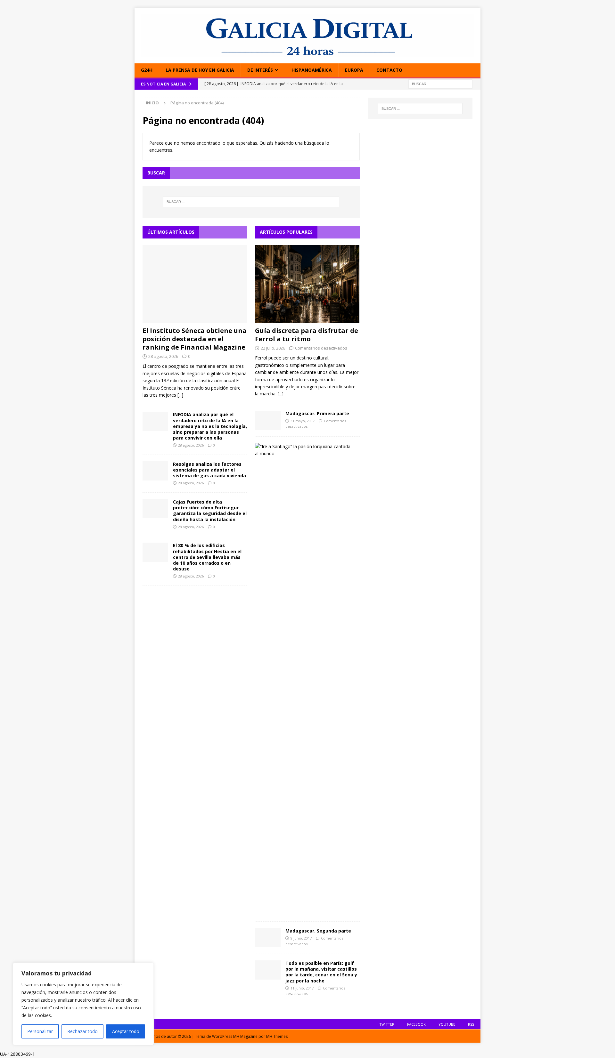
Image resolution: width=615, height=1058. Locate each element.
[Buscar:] (440, 84)
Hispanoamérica (311, 70)
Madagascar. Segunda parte (318, 931)
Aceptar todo (125, 1031)
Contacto (389, 70)
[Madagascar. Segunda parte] (268, 937)
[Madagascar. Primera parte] (268, 420)
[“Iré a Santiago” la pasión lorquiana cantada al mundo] (305, 450)
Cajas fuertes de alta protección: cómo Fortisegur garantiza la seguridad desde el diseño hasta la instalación (210, 510)
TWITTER (386, 1024)
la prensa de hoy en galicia (200, 70)
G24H (146, 70)
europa (354, 70)
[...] (180, 395)
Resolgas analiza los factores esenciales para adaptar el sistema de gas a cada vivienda (209, 470)
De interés (260, 70)
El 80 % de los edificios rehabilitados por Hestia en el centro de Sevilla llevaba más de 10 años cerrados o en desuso (207, 557)
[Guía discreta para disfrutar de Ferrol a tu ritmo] (307, 284)
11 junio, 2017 (302, 988)
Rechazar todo (82, 1031)
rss (471, 1024)
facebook (416, 1024)
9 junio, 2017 (301, 938)
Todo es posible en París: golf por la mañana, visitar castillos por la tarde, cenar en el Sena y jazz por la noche (321, 972)
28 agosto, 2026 (163, 356)
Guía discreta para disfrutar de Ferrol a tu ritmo (306, 334)
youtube (447, 1024)
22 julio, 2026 (273, 348)
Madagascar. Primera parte (317, 413)
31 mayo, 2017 (303, 420)
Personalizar (40, 1031)
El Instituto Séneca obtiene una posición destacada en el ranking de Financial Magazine (195, 338)
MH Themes (277, 1036)
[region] (83, 1004)
